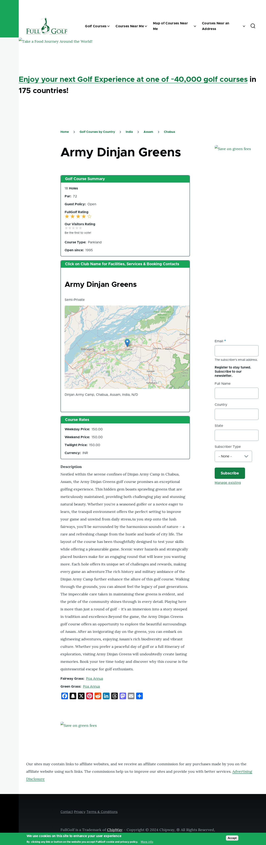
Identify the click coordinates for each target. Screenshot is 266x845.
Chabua (169, 132)
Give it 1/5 (66, 227)
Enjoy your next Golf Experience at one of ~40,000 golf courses (133, 79)
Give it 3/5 (73, 227)
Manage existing (228, 482)
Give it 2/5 (70, 227)
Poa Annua (94, 678)
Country (221, 404)
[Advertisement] (240, 255)
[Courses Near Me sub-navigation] (148, 26)
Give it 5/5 (80, 227)
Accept (232, 838)
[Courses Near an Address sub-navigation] (246, 26)
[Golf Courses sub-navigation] (111, 26)
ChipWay (115, 829)
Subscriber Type (228, 446)
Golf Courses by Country (97, 132)
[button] (127, 343)
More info (147, 841)
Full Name (223, 383)
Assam (148, 132)
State (219, 425)
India (129, 132)
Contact (66, 812)
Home (64, 132)
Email (219, 341)
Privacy (79, 812)
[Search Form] (253, 26)
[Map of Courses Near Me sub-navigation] (197, 26)
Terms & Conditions (102, 812)
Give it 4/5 (77, 227)
